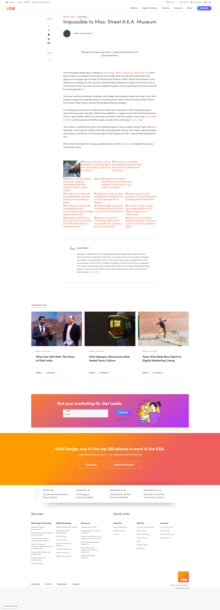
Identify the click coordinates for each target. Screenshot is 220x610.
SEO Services (61, 536)
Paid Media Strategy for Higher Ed (90, 543)
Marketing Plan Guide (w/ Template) (91, 532)
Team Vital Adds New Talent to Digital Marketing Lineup (162, 359)
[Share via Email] (49, 43)
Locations (12, 2)
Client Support (197, 2)
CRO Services (61, 540)
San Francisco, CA (153, 490)
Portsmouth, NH (118, 490)
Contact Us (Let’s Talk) (145, 527)
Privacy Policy (142, 538)
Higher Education (120, 527)
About (189, 8)
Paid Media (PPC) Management (63, 532)
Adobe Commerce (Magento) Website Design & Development (41, 546)
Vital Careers (142, 531)
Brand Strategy (37, 563)
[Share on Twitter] (49, 26)
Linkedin (75, 584)
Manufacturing (119, 531)
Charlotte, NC (83, 490)
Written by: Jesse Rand (83, 33)
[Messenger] (49, 35)
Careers (91, 465)
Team (139, 541)
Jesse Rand (126, 144)
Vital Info (140, 523)
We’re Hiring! (184, 2)
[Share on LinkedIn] (49, 39)
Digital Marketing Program (66, 527)
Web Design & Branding (41, 523)
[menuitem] (204, 8)
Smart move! (136, 120)
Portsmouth (35, 2)
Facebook (35, 584)
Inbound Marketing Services (63, 545)
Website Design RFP (89, 527)
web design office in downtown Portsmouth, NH (126, 73)
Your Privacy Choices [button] (10, 606)
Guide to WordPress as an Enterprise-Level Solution (91, 538)
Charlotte (27, 2)
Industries (166, 8)
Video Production (63, 553)
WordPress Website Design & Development (41, 534)
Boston (20, 2)
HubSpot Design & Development (38, 559)
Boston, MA (48, 490)
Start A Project (124, 465)
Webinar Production (64, 556)
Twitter (48, 584)
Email (68, 411)
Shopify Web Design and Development (41, 553)
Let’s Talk (204, 8)
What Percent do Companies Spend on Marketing (89, 550)
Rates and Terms (143, 534)
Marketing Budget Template (88, 557)
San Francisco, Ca (167, 534)
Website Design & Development (38, 528)
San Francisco (45, 2)
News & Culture (69, 17)
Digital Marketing (149, 8)
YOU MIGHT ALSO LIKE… (39, 305)
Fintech (116, 534)
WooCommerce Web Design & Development (40, 540)
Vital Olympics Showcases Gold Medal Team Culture (109, 359)
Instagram (62, 584)
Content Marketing (63, 549)
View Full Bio (95, 272)
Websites (134, 8)
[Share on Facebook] (49, 30)
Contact (208, 2)
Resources (178, 8)
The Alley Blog (142, 545)
